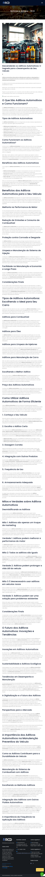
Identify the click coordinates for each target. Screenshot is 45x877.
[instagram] (33, 863)
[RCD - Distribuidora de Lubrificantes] (6, 2)
